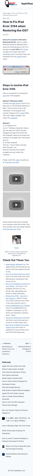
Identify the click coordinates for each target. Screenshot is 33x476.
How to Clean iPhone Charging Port (14, 381)
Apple (19, 57)
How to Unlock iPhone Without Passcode (13, 397)
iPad (12, 40)
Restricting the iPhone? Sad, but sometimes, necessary (8, 349)
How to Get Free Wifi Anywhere (13, 402)
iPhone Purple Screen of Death (13, 369)
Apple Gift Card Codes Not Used (13, 366)
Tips (8, 18)
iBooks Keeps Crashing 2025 (12, 378)
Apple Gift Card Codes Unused (13, 393)
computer (14, 118)
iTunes (25, 49)
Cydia (22, 113)
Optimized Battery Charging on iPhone (24, 347)
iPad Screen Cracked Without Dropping (16, 390)
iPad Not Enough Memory (11, 387)
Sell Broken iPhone (8, 384)
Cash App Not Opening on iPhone (14, 372)
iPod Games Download (10, 375)
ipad (4, 18)
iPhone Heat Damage (9, 405)
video (18, 160)
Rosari (6, 34)
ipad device (16, 103)
